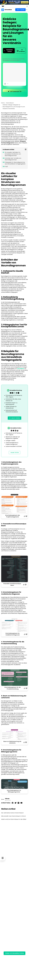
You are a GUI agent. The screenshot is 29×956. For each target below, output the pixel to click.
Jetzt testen (20, 10)
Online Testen (14, 452)
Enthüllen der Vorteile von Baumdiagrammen (13, 159)
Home (3, 103)
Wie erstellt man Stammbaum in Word (13, 816)
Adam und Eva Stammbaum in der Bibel (13, 819)
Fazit (6, 166)
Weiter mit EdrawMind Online (14, 953)
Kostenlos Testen (9, 50)
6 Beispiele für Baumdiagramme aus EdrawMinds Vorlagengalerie (15, 163)
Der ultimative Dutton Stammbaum (12, 813)
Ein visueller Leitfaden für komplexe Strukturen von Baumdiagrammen (13, 153)
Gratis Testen (15, 418)
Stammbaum (10, 103)
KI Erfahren (22, 50)
